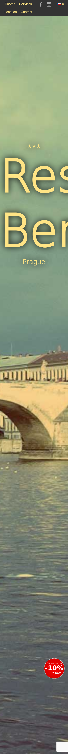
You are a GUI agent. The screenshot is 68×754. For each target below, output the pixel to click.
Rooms (10, 3)
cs (62, 3)
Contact (26, 11)
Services (25, 3)
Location (10, 11)
